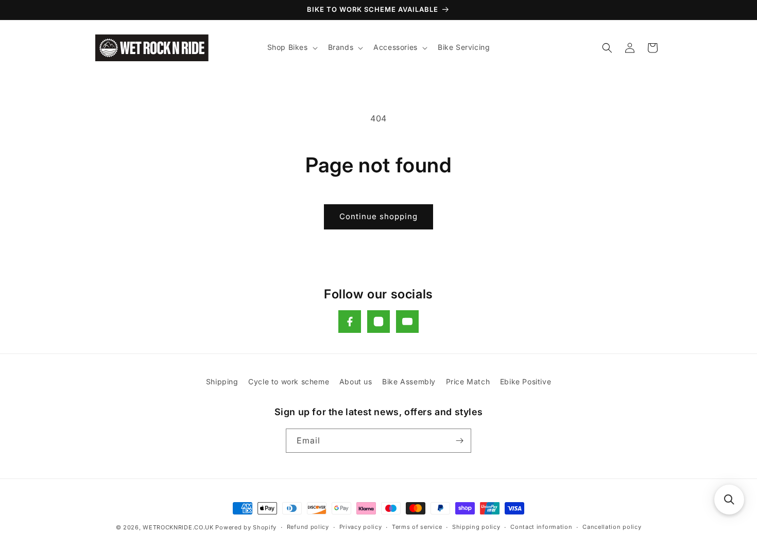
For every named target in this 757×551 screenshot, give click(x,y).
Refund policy (308, 526)
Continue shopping (378, 216)
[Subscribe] (459, 441)
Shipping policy (476, 526)
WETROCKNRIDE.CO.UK (178, 527)
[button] (291, 47)
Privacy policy (360, 526)
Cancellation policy (611, 526)
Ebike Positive (525, 381)
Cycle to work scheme (288, 381)
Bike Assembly (409, 381)
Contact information (541, 526)
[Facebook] (349, 321)
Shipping (222, 381)
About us (355, 381)
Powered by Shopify (246, 527)
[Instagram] (378, 321)
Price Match (468, 381)
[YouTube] (407, 321)
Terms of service (417, 526)
